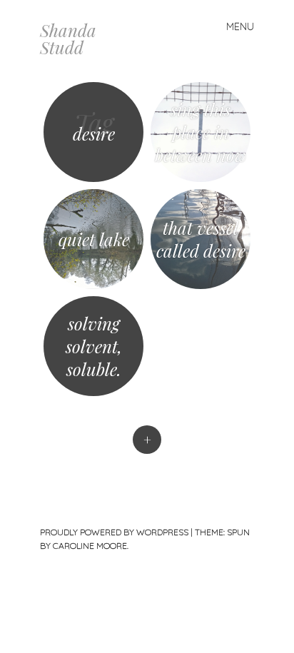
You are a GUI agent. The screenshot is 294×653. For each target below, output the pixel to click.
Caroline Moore (90, 545)
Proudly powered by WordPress (114, 532)
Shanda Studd (68, 39)
